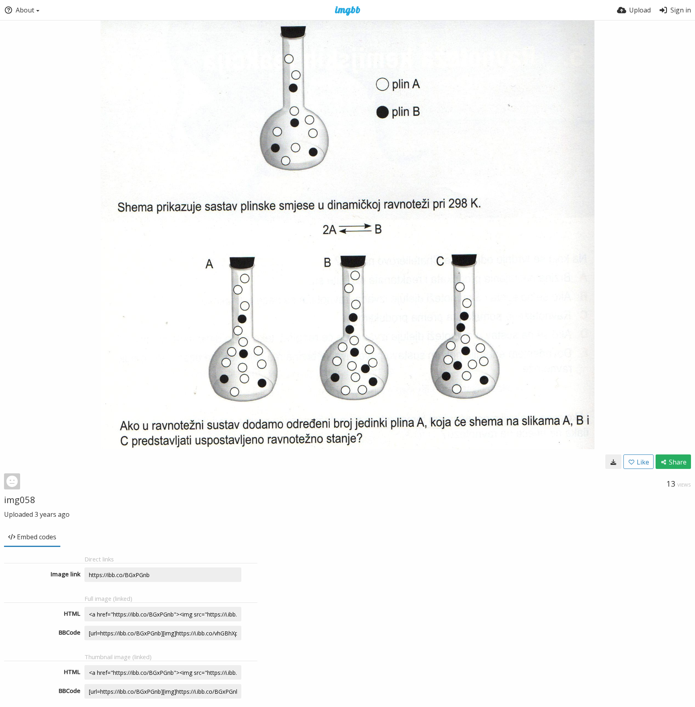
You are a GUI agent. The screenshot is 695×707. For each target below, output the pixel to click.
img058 (19, 499)
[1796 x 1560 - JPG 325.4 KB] (613, 461)
